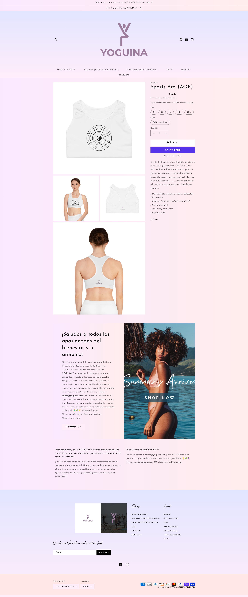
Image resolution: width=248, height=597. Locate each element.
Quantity (154, 128)
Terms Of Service (172, 535)
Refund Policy (171, 526)
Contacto (136, 535)
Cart (166, 522)
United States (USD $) (65, 586)
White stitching (160, 122)
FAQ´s (166, 539)
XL (179, 112)
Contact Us (73, 426)
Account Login (171, 518)
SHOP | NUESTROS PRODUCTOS (145, 522)
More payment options (172, 156)
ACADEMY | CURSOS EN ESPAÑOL (146, 518)
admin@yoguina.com (72, 396)
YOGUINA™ (169, 587)
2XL (189, 112)
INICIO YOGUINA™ (139, 514)
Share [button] (155, 219)
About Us (136, 531)
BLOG (134, 526)
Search (167, 514)
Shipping (153, 98)
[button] (56, 39)
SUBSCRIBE (104, 553)
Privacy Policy (171, 531)
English (86, 586)
